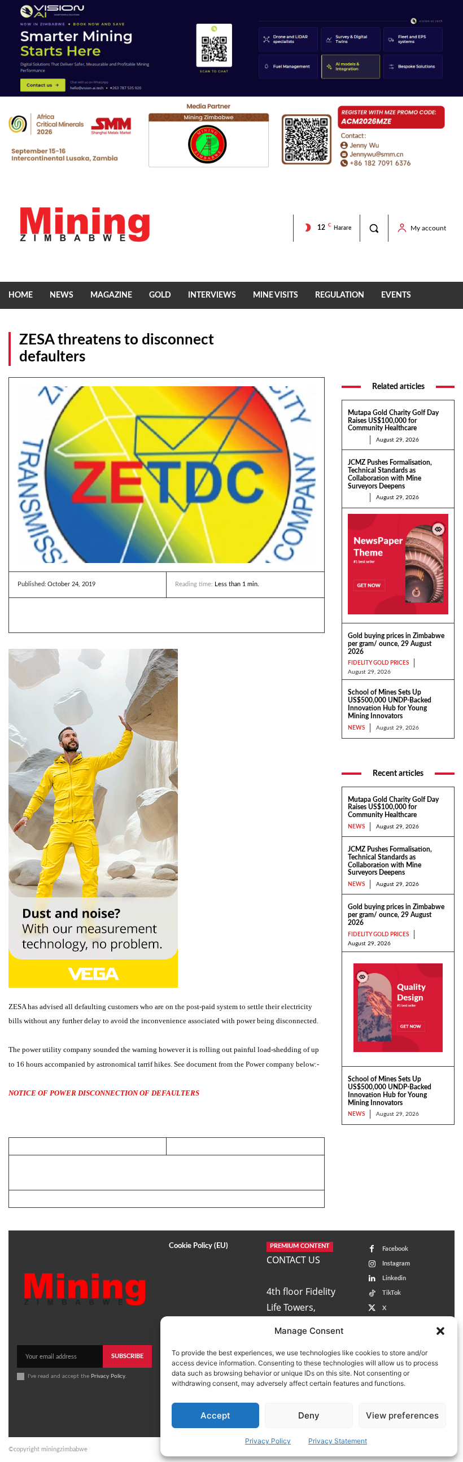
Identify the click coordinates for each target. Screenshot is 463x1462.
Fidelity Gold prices (378, 663)
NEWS (443, 359)
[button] (440, 1331)
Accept (215, 1415)
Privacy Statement (337, 1441)
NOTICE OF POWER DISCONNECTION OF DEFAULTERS (103, 1093)
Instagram (396, 1263)
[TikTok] (372, 1293)
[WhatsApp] (106, 615)
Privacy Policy (268, 1441)
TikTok (391, 1293)
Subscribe (127, 1356)
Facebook (395, 1249)
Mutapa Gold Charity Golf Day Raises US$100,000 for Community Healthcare (393, 420)
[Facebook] (54, 615)
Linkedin (394, 1278)
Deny (309, 1415)
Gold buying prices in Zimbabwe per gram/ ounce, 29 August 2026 (396, 643)
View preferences (402, 1415)
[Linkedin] (29, 615)
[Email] (132, 615)
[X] (80, 615)
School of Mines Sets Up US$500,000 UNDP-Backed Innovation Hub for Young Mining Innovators (389, 704)
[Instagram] (372, 1264)
